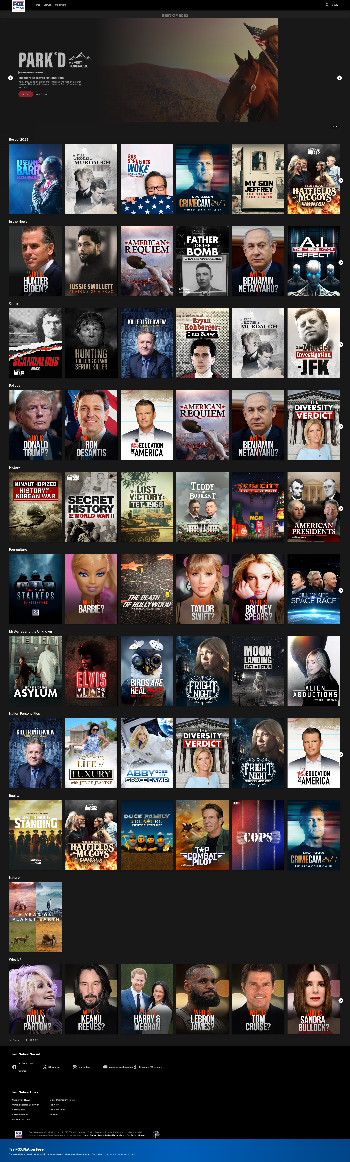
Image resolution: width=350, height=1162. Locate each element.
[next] (339, 78)
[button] (327, 5)
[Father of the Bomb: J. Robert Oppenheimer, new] (202, 295)
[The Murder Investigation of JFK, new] (314, 377)
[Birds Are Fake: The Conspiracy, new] (147, 705)
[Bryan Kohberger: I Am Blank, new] (202, 377)
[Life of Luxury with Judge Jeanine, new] (91, 787)
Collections (60, 5)
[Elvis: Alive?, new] (91, 705)
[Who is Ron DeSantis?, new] (91, 459)
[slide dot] (333, 126)
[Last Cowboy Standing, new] (35, 869)
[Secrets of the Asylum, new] (35, 705)
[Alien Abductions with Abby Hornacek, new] (314, 705)
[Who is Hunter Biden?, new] (35, 295)
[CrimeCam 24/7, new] (202, 213)
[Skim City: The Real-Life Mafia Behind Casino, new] (258, 541)
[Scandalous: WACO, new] (35, 377)
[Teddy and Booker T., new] (202, 541)
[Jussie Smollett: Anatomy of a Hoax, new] (91, 295)
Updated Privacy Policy (115, 1135)
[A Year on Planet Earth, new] (35, 951)
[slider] (174, 177)
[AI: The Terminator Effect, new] (314, 295)
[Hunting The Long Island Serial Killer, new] (91, 377)
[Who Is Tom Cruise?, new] (258, 1033)
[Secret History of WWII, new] (91, 541)
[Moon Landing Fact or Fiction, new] (258, 705)
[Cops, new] (258, 869)
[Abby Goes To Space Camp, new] (147, 787)
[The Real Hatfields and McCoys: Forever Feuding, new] (314, 213)
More (26, 87)
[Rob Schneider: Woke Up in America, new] (147, 213)
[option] (175, 75)
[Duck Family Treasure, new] (147, 869)
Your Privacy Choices (136, 1135)
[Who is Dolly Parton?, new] (35, 1033)
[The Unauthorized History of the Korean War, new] (35, 541)
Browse (47, 5)
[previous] (10, 78)
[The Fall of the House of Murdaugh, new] (91, 213)
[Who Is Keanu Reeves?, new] (91, 1033)
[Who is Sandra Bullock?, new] (314, 1033)
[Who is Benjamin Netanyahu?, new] (258, 295)
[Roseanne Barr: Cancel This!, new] (35, 213)
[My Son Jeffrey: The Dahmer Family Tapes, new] (258, 213)
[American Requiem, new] (147, 295)
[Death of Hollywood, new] (147, 623)
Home (37, 5)
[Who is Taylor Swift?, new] (202, 623)
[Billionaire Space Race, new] (314, 623)
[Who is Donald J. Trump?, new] (35, 459)
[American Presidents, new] (314, 541)
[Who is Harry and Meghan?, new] (147, 1033)
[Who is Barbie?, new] (91, 623)
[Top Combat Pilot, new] (202, 869)
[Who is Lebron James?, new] (202, 1033)
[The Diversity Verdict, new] (314, 459)
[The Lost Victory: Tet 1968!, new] (147, 541)
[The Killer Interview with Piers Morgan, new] (147, 377)
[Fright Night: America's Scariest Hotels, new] (202, 705)
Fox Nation (14, 1040)
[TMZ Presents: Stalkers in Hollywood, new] (35, 623)
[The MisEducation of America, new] (147, 459)
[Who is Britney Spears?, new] (258, 623)
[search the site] (327, 5)
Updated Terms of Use (91, 1135)
